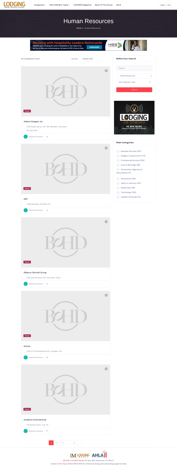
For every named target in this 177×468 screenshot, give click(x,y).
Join (168, 5)
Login (162, 5)
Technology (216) (128, 192)
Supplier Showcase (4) (131, 197)
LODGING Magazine (83, 5)
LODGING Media (77, 460)
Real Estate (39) (128, 187)
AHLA (118, 5)
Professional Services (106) (132, 160)
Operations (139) (128, 178)
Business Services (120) (131, 151)
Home (79, 28)
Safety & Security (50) (131, 183)
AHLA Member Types (58, 5)
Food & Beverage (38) (130, 165)
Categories (39, 5)
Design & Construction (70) (133, 156)
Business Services (36, 137)
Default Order (87, 59)
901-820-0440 (32, 130)
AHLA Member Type (127, 82)
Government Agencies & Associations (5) (129, 171)
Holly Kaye (62, 463)
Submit (134, 90)
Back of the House (104, 5)
